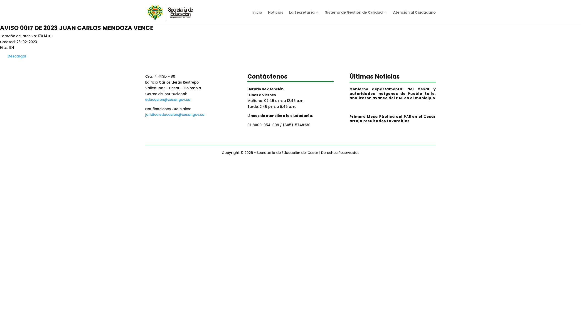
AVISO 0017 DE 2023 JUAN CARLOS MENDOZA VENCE (76, 28)
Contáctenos (267, 77)
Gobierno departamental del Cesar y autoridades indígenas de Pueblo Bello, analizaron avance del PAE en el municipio (393, 93)
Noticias (275, 13)
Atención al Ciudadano (414, 13)
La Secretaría (302, 13)
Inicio (257, 13)
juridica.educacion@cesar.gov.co (174, 114)
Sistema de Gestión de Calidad (354, 13)
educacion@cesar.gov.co (167, 99)
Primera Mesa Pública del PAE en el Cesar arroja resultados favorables (393, 119)
